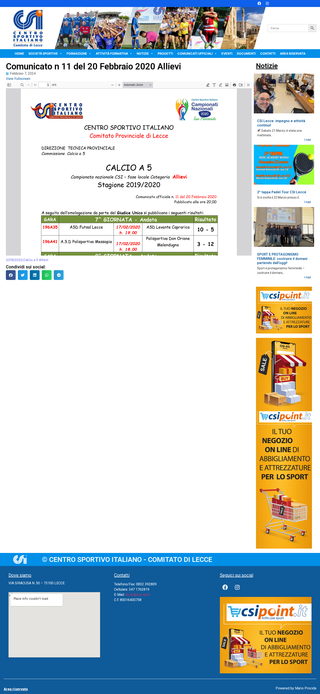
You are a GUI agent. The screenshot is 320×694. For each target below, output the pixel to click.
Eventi (226, 53)
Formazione (77, 53)
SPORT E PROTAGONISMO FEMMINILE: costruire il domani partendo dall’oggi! (282, 258)
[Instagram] (267, 3)
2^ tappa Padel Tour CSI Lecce (281, 192)
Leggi (307, 139)
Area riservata (292, 53)
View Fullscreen (18, 79)
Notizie (143, 53)
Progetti (165, 53)
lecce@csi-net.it (137, 595)
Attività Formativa (112, 53)
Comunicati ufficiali (195, 53)
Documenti (246, 53)
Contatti (268, 53)
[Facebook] (259, 3)
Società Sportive (43, 53)
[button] (11, 275)
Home (19, 53)
